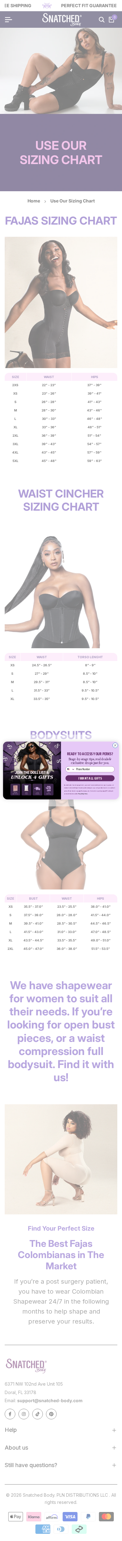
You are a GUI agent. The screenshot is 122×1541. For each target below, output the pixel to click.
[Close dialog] (115, 745)
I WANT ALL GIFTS (90, 778)
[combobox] (70, 769)
